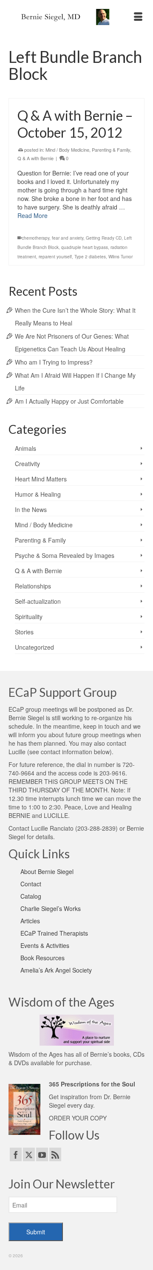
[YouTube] (42, 1154)
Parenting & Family (111, 149)
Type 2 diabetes (90, 257)
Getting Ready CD (104, 238)
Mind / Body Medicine (67, 149)
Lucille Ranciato (52, 828)
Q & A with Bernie (35, 158)
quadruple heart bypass (84, 247)
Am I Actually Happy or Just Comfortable (69, 401)
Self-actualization (38, 601)
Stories (24, 632)
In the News (31, 509)
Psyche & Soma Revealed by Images (64, 555)
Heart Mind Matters (41, 479)
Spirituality (28, 616)
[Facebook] (16, 1154)
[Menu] (138, 17)
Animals (25, 448)
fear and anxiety (67, 238)
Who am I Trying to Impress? (54, 362)
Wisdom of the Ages (35, 1054)
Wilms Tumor (120, 257)
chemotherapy (35, 238)
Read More (32, 215)
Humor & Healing (38, 494)
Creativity (27, 463)
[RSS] (55, 1154)
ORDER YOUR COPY (78, 1118)
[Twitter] (29, 1154)
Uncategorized (34, 647)
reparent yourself (55, 257)
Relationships (33, 586)
